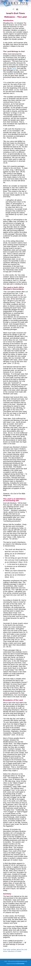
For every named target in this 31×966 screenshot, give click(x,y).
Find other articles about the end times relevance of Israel (15, 950)
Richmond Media (20, 963)
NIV (13, 68)
